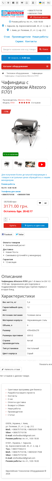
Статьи (11, 415)
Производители (15, 411)
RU (48, 2)
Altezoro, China (24, 100)
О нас (10, 399)
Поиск (44, 49)
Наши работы (14, 408)
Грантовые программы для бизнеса (24, 389)
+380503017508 (34, 13)
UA (43, 2)
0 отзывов (35, 102)
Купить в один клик (35, 225)
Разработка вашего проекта (21, 392)
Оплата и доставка (17, 402)
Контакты (12, 396)
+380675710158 (34, 10)
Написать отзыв (11, 369)
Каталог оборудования (15, 66)
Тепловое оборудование (18, 73)
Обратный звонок (40, 17)
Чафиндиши (37, 73)
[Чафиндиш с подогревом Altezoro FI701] (26, 132)
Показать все (45, 364)
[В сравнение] (45, 203)
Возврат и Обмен (16, 405)
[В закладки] (40, 203)
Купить (12, 225)
